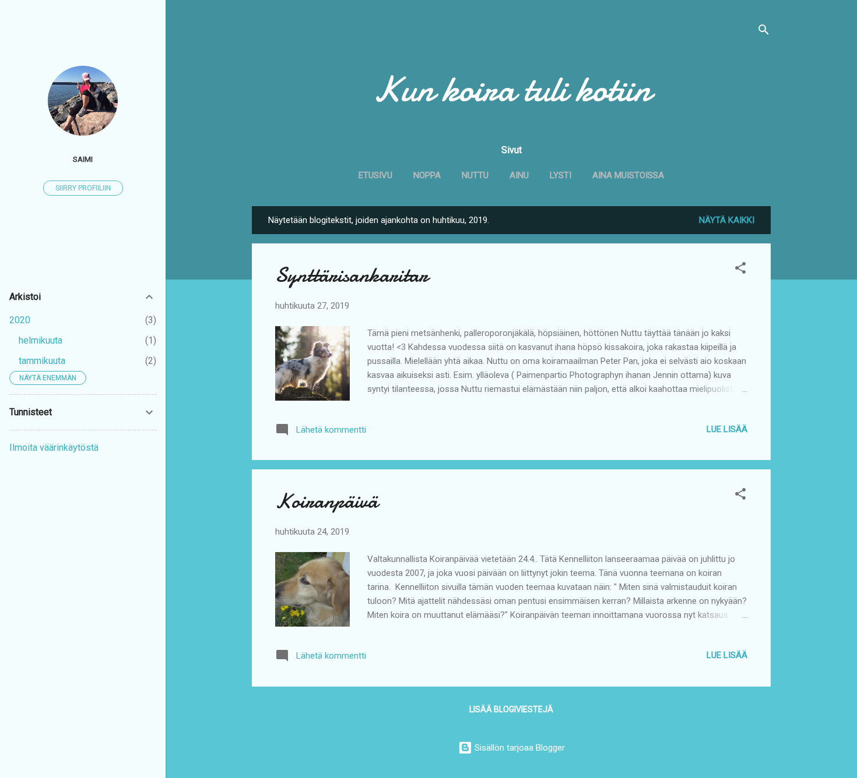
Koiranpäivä (326, 501)
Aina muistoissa (628, 175)
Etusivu (375, 175)
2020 (19, 320)
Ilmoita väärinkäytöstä (54, 447)
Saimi (83, 159)
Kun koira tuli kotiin (512, 89)
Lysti (560, 175)
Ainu (519, 175)
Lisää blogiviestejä (511, 709)
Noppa (427, 175)
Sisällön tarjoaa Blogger (518, 747)
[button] (740, 270)
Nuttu (475, 175)
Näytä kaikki (726, 220)
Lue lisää (727, 429)
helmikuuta (40, 340)
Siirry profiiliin (83, 188)
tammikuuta (42, 360)
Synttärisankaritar (351, 275)
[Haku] (764, 31)
